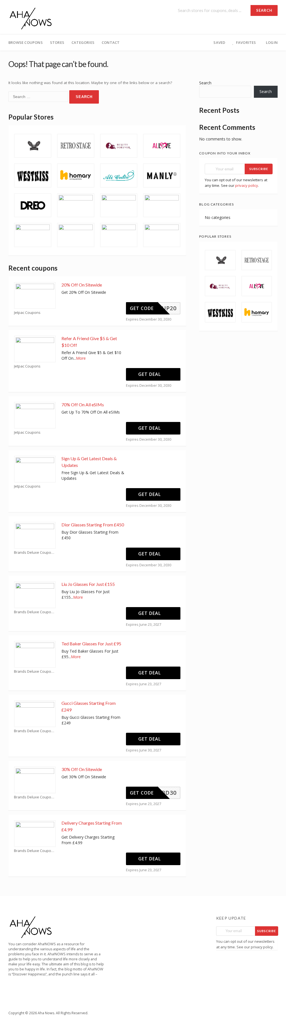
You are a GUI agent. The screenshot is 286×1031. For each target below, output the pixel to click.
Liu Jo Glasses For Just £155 (88, 584)
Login (272, 42)
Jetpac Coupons (27, 312)
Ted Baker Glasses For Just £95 (91, 643)
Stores (57, 42)
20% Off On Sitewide (81, 284)
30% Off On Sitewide (81, 769)
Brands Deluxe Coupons (34, 552)
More (81, 358)
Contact (111, 42)
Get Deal (150, 374)
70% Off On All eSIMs (83, 404)
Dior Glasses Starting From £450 (92, 524)
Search (264, 10)
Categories (83, 42)
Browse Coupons (25, 42)
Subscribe (258, 169)
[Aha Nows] (30, 17)
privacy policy (246, 185)
